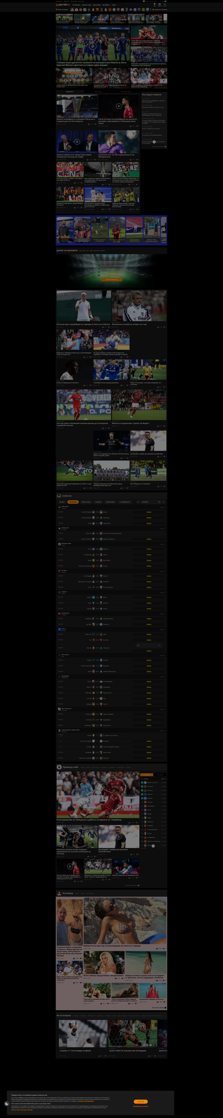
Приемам (141, 1101)
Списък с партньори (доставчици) (22, 1110)
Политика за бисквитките (86, 1101)
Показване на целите (140, 1106)
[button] (6, 1104)
